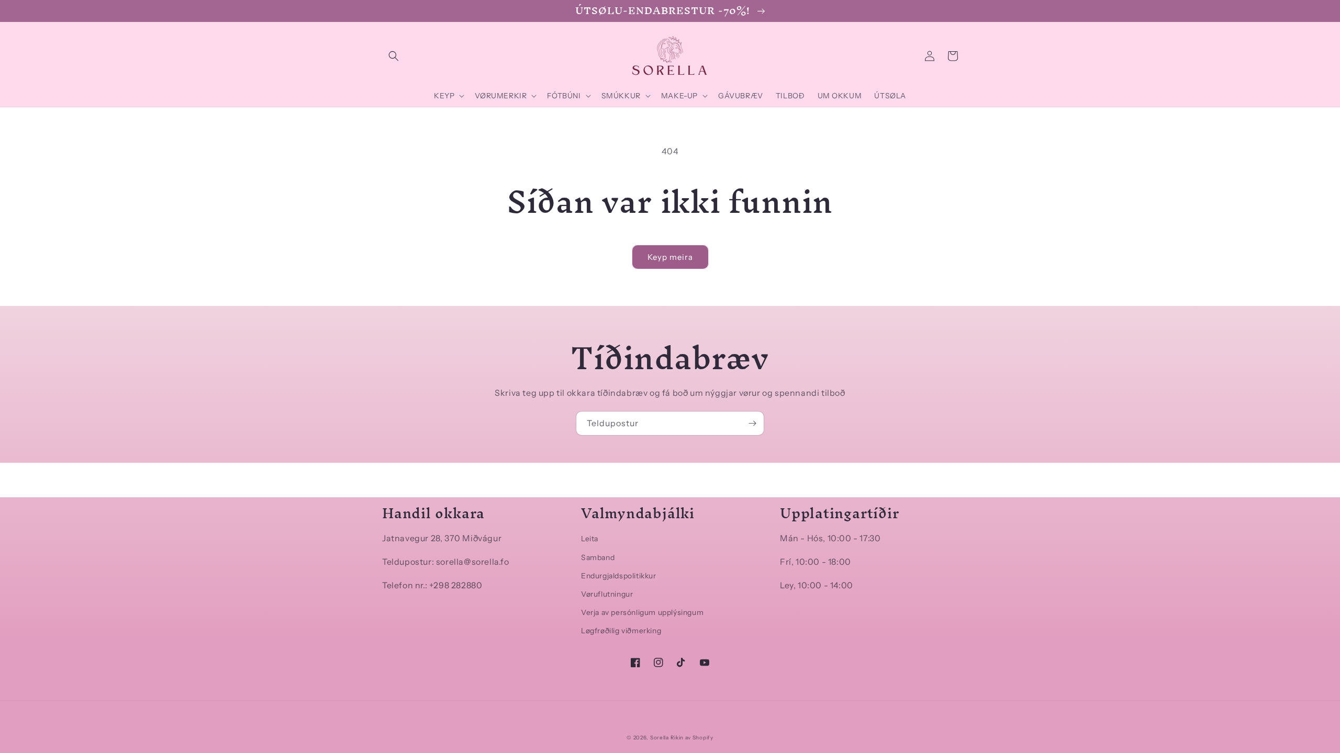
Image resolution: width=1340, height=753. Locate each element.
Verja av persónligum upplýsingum (642, 612)
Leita (589, 538)
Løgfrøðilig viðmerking (621, 630)
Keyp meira (670, 257)
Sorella (659, 737)
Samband (598, 557)
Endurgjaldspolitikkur (618, 575)
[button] (393, 55)
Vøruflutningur (607, 594)
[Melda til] (752, 423)
